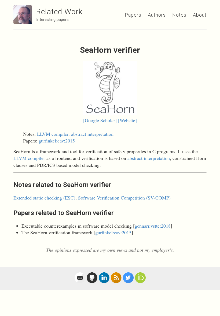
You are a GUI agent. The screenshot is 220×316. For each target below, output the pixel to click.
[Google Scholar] (100, 120)
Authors (157, 15)
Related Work (59, 11)
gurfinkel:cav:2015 (57, 140)
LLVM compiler (52, 134)
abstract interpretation (92, 134)
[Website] (127, 120)
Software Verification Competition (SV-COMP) (124, 197)
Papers (133, 15)
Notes (179, 15)
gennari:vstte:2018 (153, 226)
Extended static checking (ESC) (44, 197)
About (200, 15)
